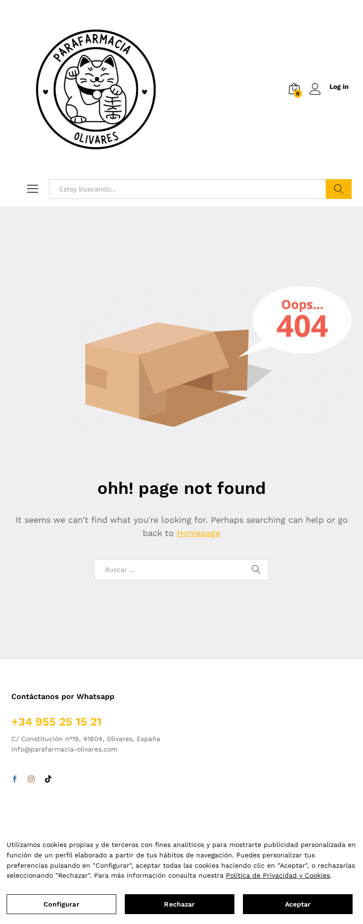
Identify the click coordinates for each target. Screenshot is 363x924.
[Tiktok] (48, 779)
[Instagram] (31, 779)
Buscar (339, 189)
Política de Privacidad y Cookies (278, 875)
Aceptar (298, 904)
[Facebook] (15, 779)
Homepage (198, 533)
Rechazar (179, 904)
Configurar (61, 904)
